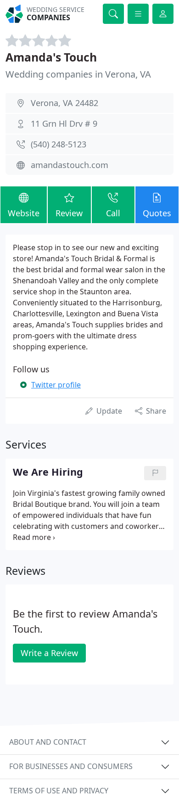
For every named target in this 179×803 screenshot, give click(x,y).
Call (113, 213)
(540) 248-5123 (58, 144)
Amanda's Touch (51, 57)
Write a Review (49, 652)
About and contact (47, 742)
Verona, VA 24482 (64, 102)
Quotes (157, 213)
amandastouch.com (69, 164)
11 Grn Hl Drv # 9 (64, 123)
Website (23, 213)
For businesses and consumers (71, 766)
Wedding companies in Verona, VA (78, 74)
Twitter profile (56, 385)
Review (69, 213)
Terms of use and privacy (58, 791)
